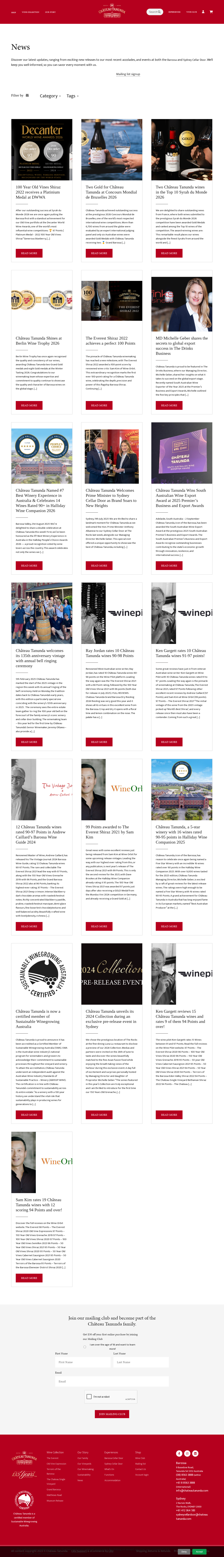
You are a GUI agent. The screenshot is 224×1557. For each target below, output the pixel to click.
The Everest (52, 1458)
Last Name (119, 1353)
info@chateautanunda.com (192, 1490)
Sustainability (84, 1475)
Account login (142, 1475)
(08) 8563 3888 (184, 1475)
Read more (29, 253)
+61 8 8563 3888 (185, 1482)
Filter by (17, 95)
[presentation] (111, 1397)
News (80, 1480)
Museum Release (55, 1501)
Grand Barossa (54, 1489)
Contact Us (140, 1469)
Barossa (172, 60)
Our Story (50, 12)
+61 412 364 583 (185, 1510)
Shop (13, 12)
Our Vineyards (84, 1464)
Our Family (83, 1458)
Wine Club (191, 12)
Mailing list (140, 1464)
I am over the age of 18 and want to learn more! (112, 1347)
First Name (61, 1353)
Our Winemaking (86, 1469)
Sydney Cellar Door (194, 60)
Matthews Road (54, 1495)
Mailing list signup (128, 74)
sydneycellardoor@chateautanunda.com (192, 1516)
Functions (109, 1475)
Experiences (174, 12)
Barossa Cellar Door (113, 1458)
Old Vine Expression (56, 1464)
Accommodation (112, 1480)
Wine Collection (30, 12)
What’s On (109, 1469)
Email (58, 1372)
